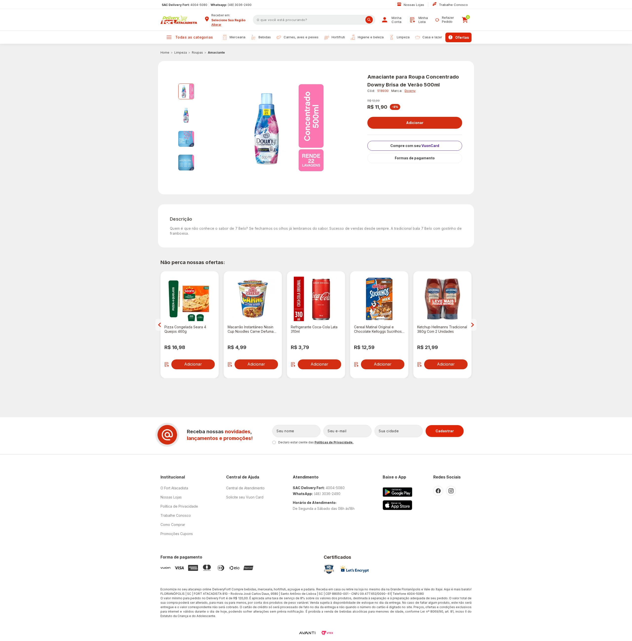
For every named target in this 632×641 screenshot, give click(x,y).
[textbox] (314, 20)
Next (472, 325)
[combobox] (230, 20)
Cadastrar (444, 431)
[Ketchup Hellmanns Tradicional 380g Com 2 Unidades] (442, 299)
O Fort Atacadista (174, 488)
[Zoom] (186, 91)
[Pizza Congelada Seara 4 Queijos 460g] (189, 299)
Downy (410, 91)
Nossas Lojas (414, 5)
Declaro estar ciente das (316, 442)
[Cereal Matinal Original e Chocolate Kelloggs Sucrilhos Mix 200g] (379, 299)
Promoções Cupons (176, 534)
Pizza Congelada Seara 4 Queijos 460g (185, 329)
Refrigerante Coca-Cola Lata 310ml (314, 329)
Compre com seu (414, 146)
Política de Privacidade (179, 506)
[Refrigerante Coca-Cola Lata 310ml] (316, 299)
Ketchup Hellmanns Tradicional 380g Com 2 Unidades (442, 329)
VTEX (327, 633)
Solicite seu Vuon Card (244, 497)
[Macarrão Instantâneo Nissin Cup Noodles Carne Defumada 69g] (252, 299)
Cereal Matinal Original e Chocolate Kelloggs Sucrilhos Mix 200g (378, 329)
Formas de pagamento (415, 158)
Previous (159, 325)
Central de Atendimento (245, 488)
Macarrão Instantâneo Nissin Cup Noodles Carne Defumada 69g (253, 329)
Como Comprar (172, 524)
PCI (329, 569)
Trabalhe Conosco (453, 5)
